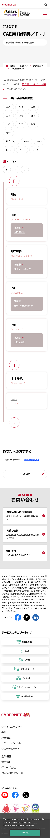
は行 (33, 115)
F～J (39, 141)
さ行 (33, 107)
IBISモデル (18, 378)
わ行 (8, 132)
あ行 (8, 107)
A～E (26, 141)
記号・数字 (11, 141)
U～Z (35, 149)
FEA (13, 194)
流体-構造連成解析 (23, 305)
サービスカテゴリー (11, 726)
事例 (3, 732)
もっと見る (25, 474)
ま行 (8, 124)
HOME (12, 66)
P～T (22, 149)
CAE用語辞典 (38, 66)
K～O (8, 149)
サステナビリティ (10, 748)
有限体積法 (19, 342)
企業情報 (6, 756)
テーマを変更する (31, 459)
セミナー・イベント (11, 743)
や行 (20, 124)
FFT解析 (16, 251)
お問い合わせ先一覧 (12, 773)
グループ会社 (8, 767)
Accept (25, 833)
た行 (8, 115)
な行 (20, 115)
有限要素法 (19, 232)
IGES (14, 399)
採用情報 (6, 762)
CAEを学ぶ (24, 66)
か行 (21, 107)
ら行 (33, 124)
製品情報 (6, 737)
